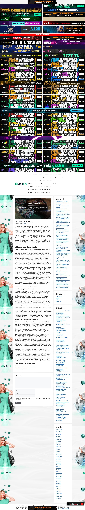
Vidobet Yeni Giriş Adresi (61, 411)
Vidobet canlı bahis (60, 340)
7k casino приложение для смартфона (34, 177)
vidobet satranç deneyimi (59, 391)
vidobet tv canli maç (62, 400)
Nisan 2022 (58, 499)
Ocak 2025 (58, 444)
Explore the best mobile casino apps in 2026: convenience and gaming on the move (62, 231)
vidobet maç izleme (60, 379)
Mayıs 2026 (58, 434)
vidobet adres (59, 321)
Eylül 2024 (58, 451)
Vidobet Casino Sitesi (62, 348)
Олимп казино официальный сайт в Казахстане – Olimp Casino (39, 192)
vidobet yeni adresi (60, 409)
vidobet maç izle (59, 378)
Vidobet (29, 174)
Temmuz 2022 (59, 494)
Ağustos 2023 (59, 473)
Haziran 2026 (59, 432)
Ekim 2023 (58, 469)
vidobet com (59, 349)
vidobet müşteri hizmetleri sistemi (60, 383)
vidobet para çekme (61, 389)
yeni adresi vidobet (61, 418)
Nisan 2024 (58, 459)
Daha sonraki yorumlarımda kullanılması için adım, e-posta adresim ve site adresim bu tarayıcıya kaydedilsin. (33, 399)
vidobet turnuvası (33, 366)
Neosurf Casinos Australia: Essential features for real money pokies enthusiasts (62, 210)
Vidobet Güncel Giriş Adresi (61, 367)
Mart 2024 (58, 461)
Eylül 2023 (58, 471)
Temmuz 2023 (59, 474)
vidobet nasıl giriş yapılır (60, 386)
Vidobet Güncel (60, 364)
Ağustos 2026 (59, 429)
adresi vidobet (67, 310)
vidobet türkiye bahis (59, 406)
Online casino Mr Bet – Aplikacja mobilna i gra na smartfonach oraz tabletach (63, 261)
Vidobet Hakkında (59, 371)
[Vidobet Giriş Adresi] (21, 183)
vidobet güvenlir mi (60, 370)
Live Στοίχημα (59, 296)
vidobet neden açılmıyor (59, 387)
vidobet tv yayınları (66, 402)
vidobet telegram (61, 397)
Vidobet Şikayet (61, 417)
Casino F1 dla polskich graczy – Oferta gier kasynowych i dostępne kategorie (62, 273)
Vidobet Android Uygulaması (61, 325)
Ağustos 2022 (59, 493)
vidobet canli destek (62, 337)
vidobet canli (18, 366)
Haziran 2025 (59, 439)
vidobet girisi (59, 356)
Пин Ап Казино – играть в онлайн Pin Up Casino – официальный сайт (40, 180)
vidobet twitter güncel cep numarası (60, 405)
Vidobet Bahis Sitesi (61, 331)
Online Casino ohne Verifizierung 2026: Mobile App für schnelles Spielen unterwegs (62, 227)
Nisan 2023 (58, 479)
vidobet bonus (59, 334)
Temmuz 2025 (59, 437)
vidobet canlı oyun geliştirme (60, 345)
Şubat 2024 (58, 463)
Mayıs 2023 (58, 478)
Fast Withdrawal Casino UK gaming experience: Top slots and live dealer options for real (63, 222)
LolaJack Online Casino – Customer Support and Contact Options (39, 186)
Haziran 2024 (59, 456)
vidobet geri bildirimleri (59, 353)
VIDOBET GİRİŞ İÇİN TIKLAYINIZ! (42, 34)
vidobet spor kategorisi (59, 395)
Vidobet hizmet (65, 371)
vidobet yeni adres (60, 407)
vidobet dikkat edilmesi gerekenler (60, 352)
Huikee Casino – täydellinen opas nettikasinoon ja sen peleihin (50, 174)
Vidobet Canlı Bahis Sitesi (60, 341)
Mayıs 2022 (58, 498)
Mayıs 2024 (58, 458)
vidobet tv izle (59, 402)
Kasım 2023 (58, 468)
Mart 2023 (58, 481)
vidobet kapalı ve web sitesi (59, 374)
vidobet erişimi (67, 352)
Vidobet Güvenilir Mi (59, 369)
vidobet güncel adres (59, 365)
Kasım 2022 (58, 488)
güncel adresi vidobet (65, 316)
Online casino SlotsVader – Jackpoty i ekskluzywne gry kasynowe (61, 269)
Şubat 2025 (58, 442)
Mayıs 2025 (58, 441)
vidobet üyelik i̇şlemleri (60, 415)
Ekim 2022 (58, 489)
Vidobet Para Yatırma (66, 387)
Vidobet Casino (66, 345)
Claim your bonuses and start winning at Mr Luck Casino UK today (62, 235)
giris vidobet (65, 314)
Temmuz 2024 (59, 454)
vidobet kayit (67, 374)
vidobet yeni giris (59, 410)
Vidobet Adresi (59, 244)
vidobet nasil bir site (61, 384)
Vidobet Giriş (35, 174)
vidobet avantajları (58, 327)
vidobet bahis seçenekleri (60, 328)
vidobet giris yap (59, 359)
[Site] (21, 60)
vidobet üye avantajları (60, 414)
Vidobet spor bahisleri (61, 394)
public (57, 298)
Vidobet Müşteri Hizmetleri (25, 366)
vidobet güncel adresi (59, 366)
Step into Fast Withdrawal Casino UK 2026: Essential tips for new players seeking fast (62, 218)
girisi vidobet (59, 314)
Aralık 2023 (58, 466)
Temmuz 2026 (59, 431)
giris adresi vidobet (60, 313)
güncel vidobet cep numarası (66, 317)
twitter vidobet (59, 320)
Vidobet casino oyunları (60, 346)
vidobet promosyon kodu (60, 390)
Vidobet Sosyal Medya (60, 392)
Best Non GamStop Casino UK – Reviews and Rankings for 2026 (39, 189)
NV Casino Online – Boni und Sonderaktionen (36, 183)
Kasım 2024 (58, 447)
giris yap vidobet (59, 316)
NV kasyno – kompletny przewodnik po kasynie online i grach (54, 177)
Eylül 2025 (58, 436)
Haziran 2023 (59, 476)
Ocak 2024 (58, 464)
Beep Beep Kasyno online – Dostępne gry (53, 183)
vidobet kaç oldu (60, 375)
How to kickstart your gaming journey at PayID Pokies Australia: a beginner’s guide (63, 214)
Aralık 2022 (58, 486)
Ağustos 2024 (59, 453)
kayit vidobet (59, 319)
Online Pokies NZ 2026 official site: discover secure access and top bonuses (62, 203)
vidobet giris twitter (61, 357)
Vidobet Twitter (60, 404)
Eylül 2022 (58, 491)
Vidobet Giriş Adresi (60, 362)
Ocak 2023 (58, 484)
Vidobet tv (58, 398)
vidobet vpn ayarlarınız (66, 406)
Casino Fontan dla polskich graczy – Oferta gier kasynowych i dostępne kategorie (63, 277)
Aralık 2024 (58, 446)
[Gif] (42, 83)
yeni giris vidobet (59, 420)
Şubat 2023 (58, 483)
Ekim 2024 (58, 449)
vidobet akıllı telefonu (67, 324)
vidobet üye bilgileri (66, 414)
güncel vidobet (59, 317)
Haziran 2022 (59, 496)
